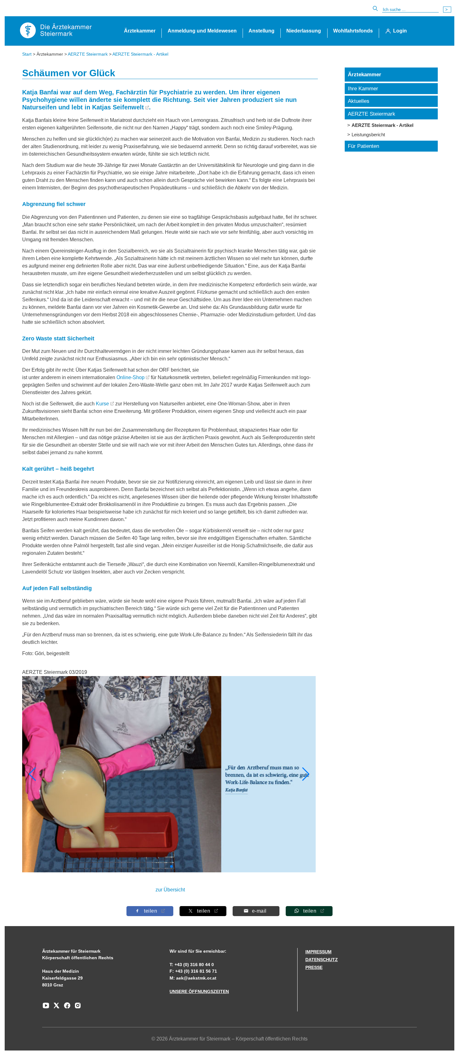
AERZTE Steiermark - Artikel (140, 54)
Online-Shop (130, 377)
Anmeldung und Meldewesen (202, 30)
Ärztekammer (139, 30)
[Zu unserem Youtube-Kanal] (46, 1007)
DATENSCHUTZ (321, 959)
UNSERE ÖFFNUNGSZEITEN (199, 991)
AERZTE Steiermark (88, 54)
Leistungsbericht (368, 134)
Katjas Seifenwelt (118, 107)
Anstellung (261, 30)
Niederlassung (303, 30)
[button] (306, 774)
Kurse (102, 403)
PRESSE (314, 967)
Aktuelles (358, 101)
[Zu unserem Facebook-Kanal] (65, 1007)
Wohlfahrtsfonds (353, 30)
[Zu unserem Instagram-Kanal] (76, 1007)
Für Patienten (363, 146)
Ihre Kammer (363, 89)
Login (400, 30)
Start (27, 54)
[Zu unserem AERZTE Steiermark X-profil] (55, 1007)
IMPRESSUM (318, 951)
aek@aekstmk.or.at (196, 977)
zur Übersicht (170, 889)
